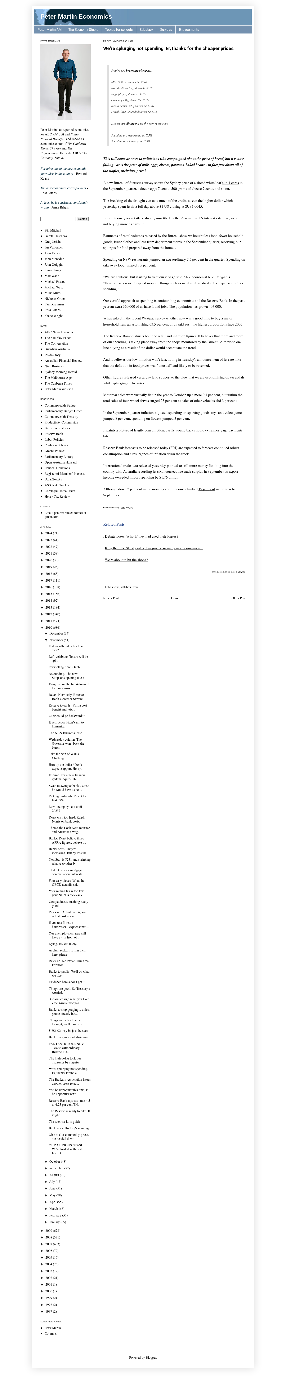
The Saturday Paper (58, 337)
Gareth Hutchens (56, 236)
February (55, 1215)
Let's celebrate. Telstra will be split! (68, 658)
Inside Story (53, 355)
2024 (49, 533)
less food (211, 235)
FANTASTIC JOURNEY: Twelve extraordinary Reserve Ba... (66, 1047)
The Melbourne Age (58, 377)
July (52, 1181)
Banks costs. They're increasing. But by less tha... (69, 851)
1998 (49, 1304)
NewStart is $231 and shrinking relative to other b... (70, 861)
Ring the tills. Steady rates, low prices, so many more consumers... (154, 547)
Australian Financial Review (63, 360)
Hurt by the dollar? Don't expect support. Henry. (65, 766)
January (55, 1222)
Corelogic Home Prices (60, 490)
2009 (49, 1230)
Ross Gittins (53, 310)
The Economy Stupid (83, 30)
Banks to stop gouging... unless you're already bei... (69, 1011)
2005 (49, 1257)
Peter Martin (53, 1328)
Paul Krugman (54, 304)
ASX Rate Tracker (57, 485)
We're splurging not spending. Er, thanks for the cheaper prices (168, 48)
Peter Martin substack (59, 389)
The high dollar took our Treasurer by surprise (65, 1060)
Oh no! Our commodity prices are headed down (69, 1136)
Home (175, 598)
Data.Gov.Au (53, 479)
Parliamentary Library (59, 456)
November (56, 640)
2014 (49, 600)
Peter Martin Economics (76, 16)
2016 (49, 587)
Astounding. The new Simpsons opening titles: (66, 675)
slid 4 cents (230, 182)
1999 (49, 1297)
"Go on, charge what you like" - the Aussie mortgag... (69, 1001)
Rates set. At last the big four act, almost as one (68, 914)
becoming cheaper (137, 70)
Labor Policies (54, 439)
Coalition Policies (56, 445)
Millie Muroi (53, 293)
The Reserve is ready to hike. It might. (69, 1113)
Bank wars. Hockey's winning (69, 1128)
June (52, 1188)
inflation (126, 587)
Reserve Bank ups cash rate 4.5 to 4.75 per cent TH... (69, 1102)
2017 (49, 580)
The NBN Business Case (65, 733)
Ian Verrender (54, 247)
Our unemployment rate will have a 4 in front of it (67, 935)
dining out (132, 123)
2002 (49, 1277)
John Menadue (54, 258)
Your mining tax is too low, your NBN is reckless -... (67, 893)
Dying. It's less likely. (63, 943)
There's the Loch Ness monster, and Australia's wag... (69, 829)
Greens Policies (55, 450)
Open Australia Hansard (61, 462)
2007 (49, 1244)
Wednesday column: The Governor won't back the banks (66, 743)
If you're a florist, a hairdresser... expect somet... (69, 924)
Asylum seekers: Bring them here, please (67, 952)
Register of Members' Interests (65, 473)
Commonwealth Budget (60, 405)
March (54, 1208)
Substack (146, 30)
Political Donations (57, 468)
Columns (51, 1333)
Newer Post (111, 598)
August (54, 1175)
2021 (49, 553)
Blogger (151, 1357)
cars (117, 587)
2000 (49, 1291)
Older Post (239, 598)
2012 (49, 614)
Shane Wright (54, 315)
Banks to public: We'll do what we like (69, 973)
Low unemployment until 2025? (65, 808)
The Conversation (56, 343)
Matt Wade (52, 275)
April (53, 1202)
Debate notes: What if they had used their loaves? (141, 536)
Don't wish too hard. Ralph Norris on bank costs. (67, 819)
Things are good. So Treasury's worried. (69, 990)
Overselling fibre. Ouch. (65, 667)
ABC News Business (59, 332)
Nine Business (54, 366)
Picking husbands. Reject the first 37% (68, 798)
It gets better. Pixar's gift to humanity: (66, 724)
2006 (49, 1250)
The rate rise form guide (64, 1121)
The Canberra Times (58, 383)
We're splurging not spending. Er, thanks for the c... (68, 1070)
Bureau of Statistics (57, 428)
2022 (49, 546)
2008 (49, 1237)
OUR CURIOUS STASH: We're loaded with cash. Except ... (66, 1149)
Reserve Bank (54, 433)
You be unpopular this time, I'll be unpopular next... (69, 1092)
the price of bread (210, 158)
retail (136, 587)
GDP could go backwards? (67, 715)
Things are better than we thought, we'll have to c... (67, 1022)
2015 (49, 593)
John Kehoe (53, 253)
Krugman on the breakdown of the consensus (69, 686)
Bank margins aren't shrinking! (69, 1037)
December (56, 633)
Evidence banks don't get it (66, 982)
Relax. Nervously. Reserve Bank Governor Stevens (66, 696)
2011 (49, 620)
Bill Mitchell (53, 230)
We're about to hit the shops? (126, 559)
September (56, 1168)
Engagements (189, 30)
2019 (49, 566)
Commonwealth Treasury (61, 416)
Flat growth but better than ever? (66, 648)
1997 (49, 1311)
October (55, 1161)
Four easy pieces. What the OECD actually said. (66, 882)
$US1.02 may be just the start (68, 1030)
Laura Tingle (53, 270)
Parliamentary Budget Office (63, 411)
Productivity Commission (61, 422)
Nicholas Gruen (55, 298)
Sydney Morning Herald (61, 371)
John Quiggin (54, 264)
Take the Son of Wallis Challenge (64, 756)
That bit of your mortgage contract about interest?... (67, 872)
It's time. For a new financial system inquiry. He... (67, 777)
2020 (49, 560)
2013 (49, 607)
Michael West (54, 287)
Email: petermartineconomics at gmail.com (65, 514)
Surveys (166, 30)
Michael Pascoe (55, 281)
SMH (123, 507)
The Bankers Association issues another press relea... (70, 1081)
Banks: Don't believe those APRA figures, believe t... (67, 840)
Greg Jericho (53, 241)
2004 (49, 1264)
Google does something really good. (68, 903)
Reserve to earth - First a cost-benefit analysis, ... (68, 707)
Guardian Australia (57, 349)
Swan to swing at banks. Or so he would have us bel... (69, 787)
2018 (49, 573)
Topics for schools (119, 30)
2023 (49, 540)
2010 (49, 627)
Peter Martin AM (49, 30)
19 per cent (206, 488)
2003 (49, 1271)
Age (131, 507)
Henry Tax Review (57, 496)
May (52, 1195)
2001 (49, 1284)
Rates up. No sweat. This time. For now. (69, 963)
